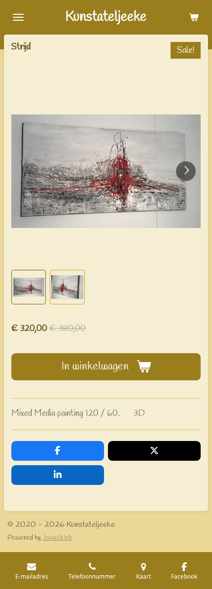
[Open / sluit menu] (18, 17)
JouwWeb (56, 538)
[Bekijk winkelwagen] (194, 17)
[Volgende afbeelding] (186, 171)
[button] (28, 287)
